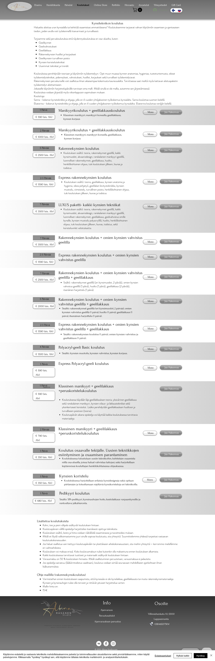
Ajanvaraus (107, 609)
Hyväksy (200, 655)
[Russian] (179, 10)
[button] (138, 10)
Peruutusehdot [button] (107, 615)
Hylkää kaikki (182, 655)
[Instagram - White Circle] (113, 643)
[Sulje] (211, 655)
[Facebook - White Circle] (106, 643)
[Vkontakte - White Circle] (98, 643)
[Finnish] (173, 10)
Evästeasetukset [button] (163, 655)
